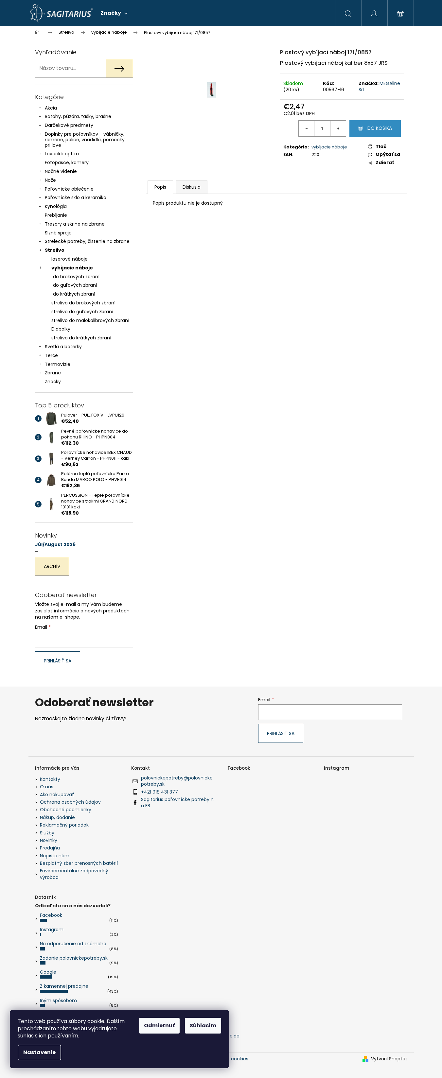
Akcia (51, 108)
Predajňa (50, 848)
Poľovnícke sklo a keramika (75, 197)
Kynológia (56, 206)
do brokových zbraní (76, 276)
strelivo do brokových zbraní (83, 302)
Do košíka (379, 128)
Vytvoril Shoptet (389, 1059)
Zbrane (53, 372)
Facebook (51, 915)
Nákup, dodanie (57, 817)
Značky (53, 381)
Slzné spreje (58, 233)
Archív (52, 566)
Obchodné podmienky (65, 809)
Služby (47, 833)
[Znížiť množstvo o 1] (306, 128)
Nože (50, 180)
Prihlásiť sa (57, 661)
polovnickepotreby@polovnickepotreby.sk (177, 781)
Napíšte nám (54, 855)
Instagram (51, 929)
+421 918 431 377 (159, 792)
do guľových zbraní (75, 285)
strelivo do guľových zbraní (82, 311)
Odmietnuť (159, 1025)
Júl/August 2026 (55, 544)
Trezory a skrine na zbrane (75, 224)
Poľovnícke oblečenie (69, 189)
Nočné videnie (61, 171)
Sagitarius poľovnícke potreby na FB (177, 802)
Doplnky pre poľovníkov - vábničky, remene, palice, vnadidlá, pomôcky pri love (85, 139)
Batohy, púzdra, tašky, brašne (78, 116)
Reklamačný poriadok (64, 825)
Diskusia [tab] (192, 187)
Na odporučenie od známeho (73, 943)
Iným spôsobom (58, 1000)
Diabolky (60, 329)
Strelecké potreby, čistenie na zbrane (87, 241)
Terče (51, 355)
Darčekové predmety (69, 125)
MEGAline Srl (379, 86)
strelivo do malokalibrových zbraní (90, 320)
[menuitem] (114, 13)
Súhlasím (203, 1025)
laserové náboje (69, 259)
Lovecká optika (62, 153)
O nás (46, 786)
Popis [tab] (160, 187)
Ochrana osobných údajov (70, 802)
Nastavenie (39, 1052)
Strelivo (54, 250)
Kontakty (50, 779)
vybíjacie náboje (72, 268)
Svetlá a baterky (63, 346)
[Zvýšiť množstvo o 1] (338, 128)
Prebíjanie (56, 215)
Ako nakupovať (57, 794)
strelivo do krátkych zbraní (81, 337)
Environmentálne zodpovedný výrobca (74, 873)
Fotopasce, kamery (67, 162)
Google (48, 972)
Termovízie (57, 364)
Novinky (48, 840)
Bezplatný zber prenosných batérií (79, 863)
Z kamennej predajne (64, 986)
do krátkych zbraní (74, 294)
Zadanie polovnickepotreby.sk (74, 958)
